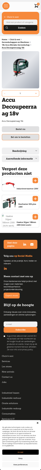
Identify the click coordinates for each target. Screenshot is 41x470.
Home (4, 39)
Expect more (11, 295)
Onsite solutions (10, 403)
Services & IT (8, 419)
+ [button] (35, 180)
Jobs (4, 382)
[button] (37, 423)
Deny (20, 458)
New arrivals (8, 372)
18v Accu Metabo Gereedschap (16, 45)
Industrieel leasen (10, 393)
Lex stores (7, 366)
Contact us (7, 377)
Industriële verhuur (11, 398)
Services (6, 361)
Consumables (8, 414)
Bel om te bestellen (20, 137)
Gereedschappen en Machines (15, 42)
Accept (20, 452)
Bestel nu (20, 129)
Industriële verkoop (11, 408)
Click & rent (15, 39)
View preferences (20, 464)
